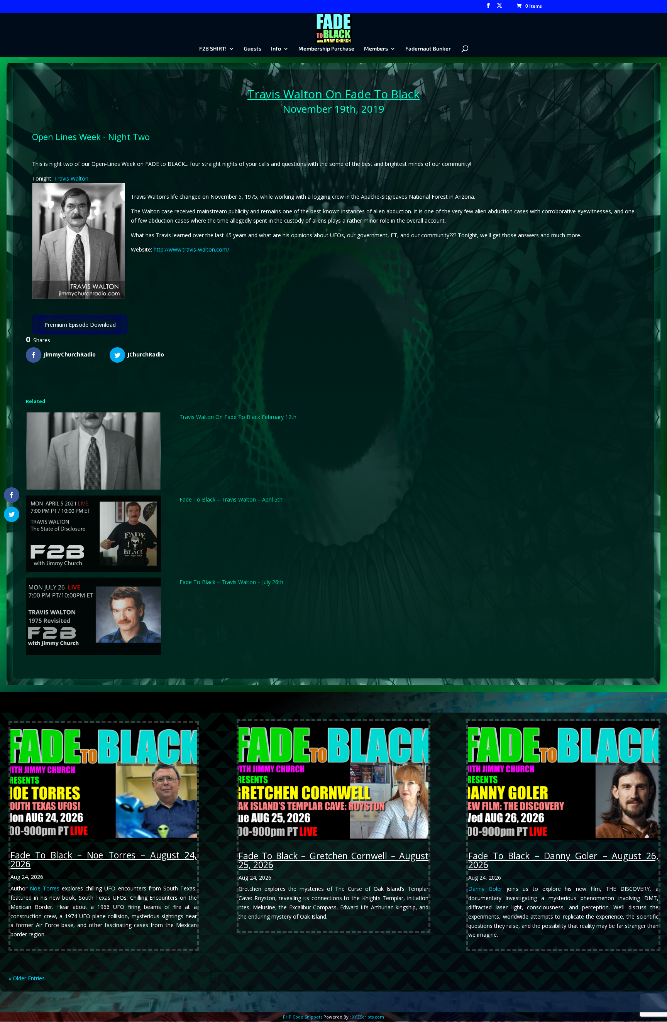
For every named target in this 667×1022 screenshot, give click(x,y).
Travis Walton (284, 94)
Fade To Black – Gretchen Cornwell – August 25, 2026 (333, 860)
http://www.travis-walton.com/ (191, 249)
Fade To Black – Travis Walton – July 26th (231, 582)
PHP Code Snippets (302, 1017)
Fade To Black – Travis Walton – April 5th (231, 499)
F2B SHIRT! (213, 49)
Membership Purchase (326, 49)
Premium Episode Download (80, 324)
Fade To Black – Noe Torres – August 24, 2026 (103, 859)
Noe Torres (44, 888)
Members (376, 49)
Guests (252, 49)
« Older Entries (26, 978)
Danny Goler (485, 888)
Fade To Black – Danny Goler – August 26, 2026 (563, 860)
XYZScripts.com (368, 1017)
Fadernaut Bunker (428, 49)
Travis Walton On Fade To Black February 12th (237, 417)
